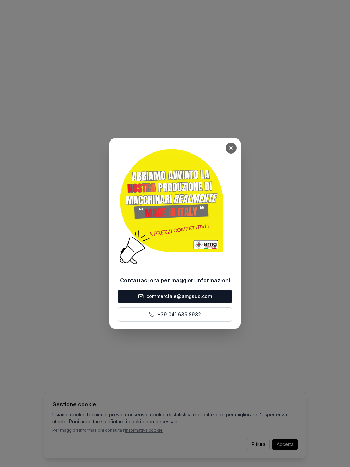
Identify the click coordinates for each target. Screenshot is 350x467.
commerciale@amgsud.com (179, 296)
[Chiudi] (231, 148)
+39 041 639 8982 (179, 314)
